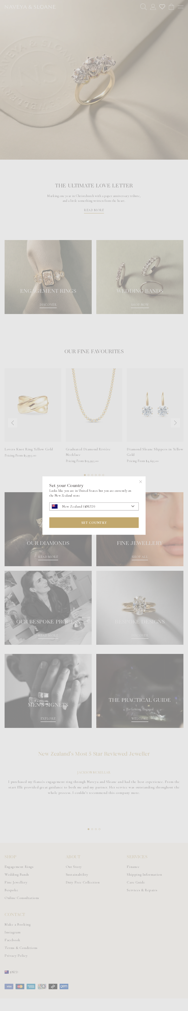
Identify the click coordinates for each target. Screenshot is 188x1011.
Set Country (94, 522)
